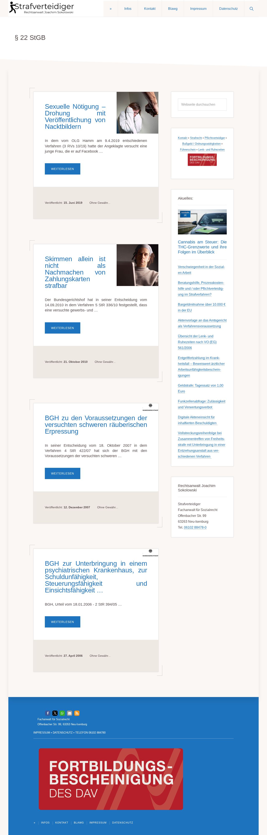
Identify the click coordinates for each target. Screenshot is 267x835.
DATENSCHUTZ (63, 732)
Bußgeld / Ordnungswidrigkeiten (201, 143)
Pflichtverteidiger (215, 137)
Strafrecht (196, 137)
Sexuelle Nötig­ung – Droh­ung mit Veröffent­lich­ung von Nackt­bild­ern (75, 116)
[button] (251, 8)
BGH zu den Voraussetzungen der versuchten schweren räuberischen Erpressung (96, 424)
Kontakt (182, 137)
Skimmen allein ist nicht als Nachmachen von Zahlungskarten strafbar (75, 272)
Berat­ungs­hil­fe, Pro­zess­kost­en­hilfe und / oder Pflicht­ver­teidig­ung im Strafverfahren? (201, 288)
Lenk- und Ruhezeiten (211, 149)
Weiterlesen (65, 171)
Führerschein (188, 149)
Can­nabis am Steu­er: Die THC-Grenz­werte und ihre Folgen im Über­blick (202, 247)
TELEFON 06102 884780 (90, 732)
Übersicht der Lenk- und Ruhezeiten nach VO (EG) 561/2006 (197, 342)
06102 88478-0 (195, 527)
